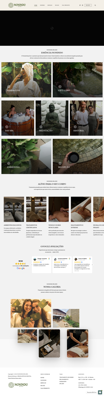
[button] (92, 265)
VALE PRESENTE (45, 388)
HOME (42, 377)
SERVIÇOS (43, 383)
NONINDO (43, 380)
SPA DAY (43, 385)
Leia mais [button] (56, 270)
